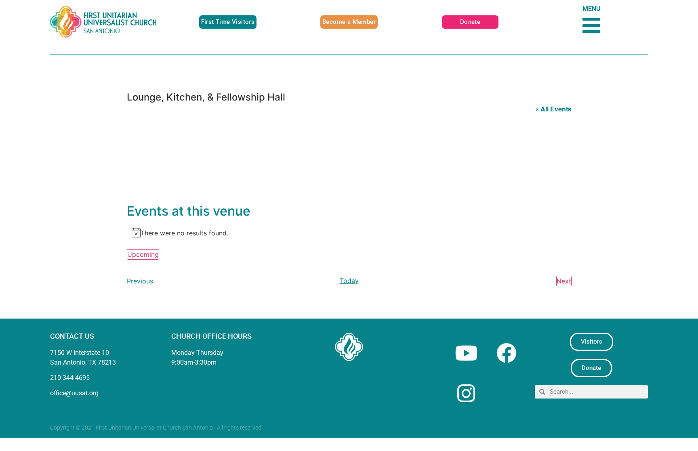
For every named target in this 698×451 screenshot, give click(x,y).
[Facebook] (506, 353)
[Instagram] (466, 393)
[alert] (349, 232)
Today (349, 281)
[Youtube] (466, 353)
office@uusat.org (74, 393)
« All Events (553, 108)
